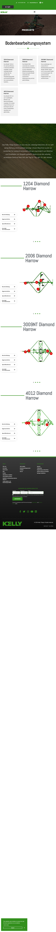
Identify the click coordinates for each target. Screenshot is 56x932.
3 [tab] (37, 241)
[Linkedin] (36, 511)
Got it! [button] (12, 927)
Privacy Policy (34, 502)
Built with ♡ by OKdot (48, 526)
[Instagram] (28, 511)
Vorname (14, 490)
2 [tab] (35, 241)
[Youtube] (32, 511)
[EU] (40, 2)
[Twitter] (24, 511)
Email (29, 490)
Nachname (22, 490)
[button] (34, 12)
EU (42, 2)
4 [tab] (39, 241)
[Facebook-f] (20, 511)
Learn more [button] (6, 924)
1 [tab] (33, 241)
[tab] (9, 214)
